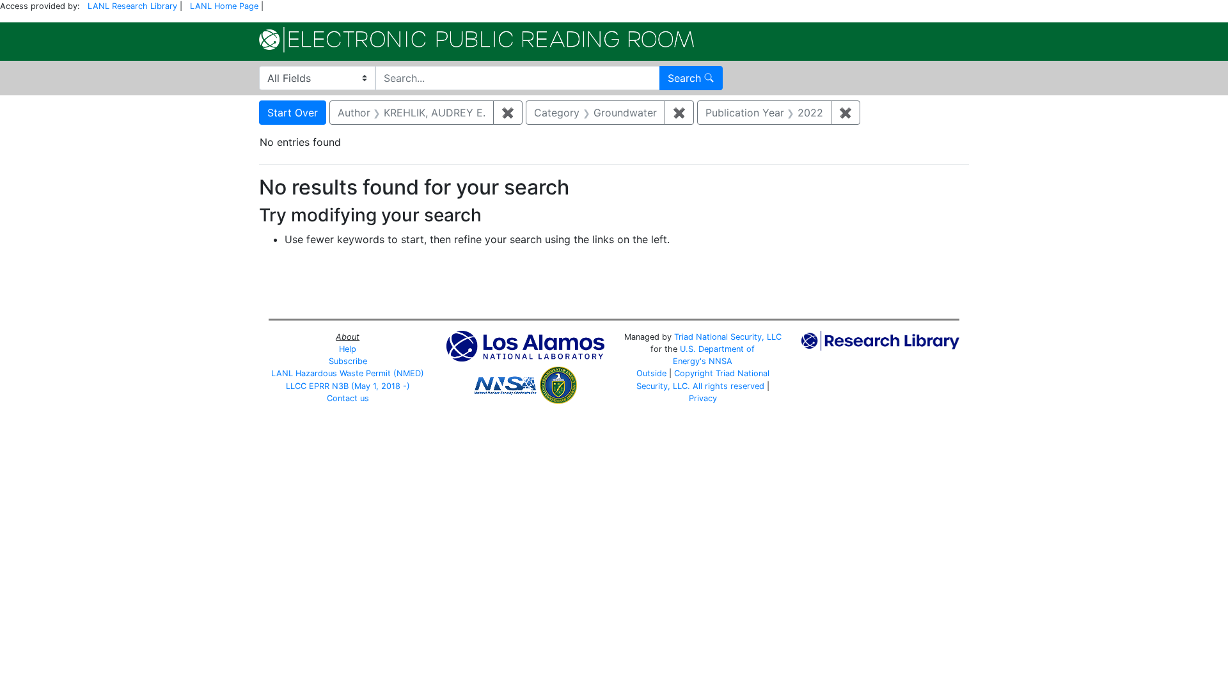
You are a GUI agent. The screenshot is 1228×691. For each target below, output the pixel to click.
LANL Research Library (132, 6)
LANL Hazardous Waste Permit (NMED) (347, 373)
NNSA (720, 361)
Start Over (292, 112)
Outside (651, 373)
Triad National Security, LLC (728, 337)
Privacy (703, 398)
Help (347, 349)
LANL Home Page (224, 6)
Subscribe (348, 361)
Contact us (348, 398)
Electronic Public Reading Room (476, 40)
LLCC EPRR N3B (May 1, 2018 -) (348, 386)
